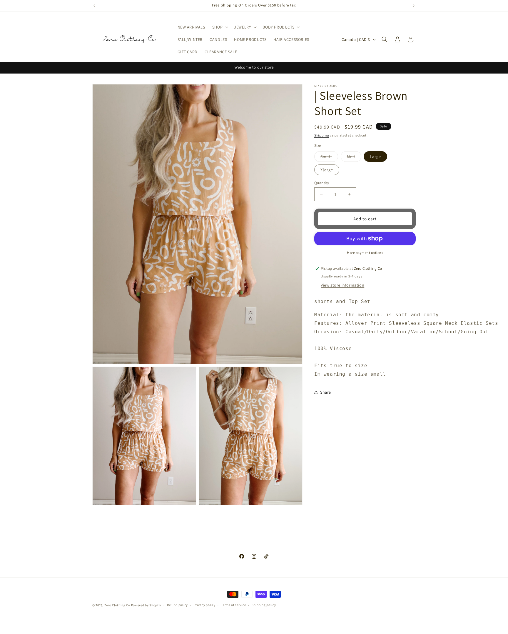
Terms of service (233, 605)
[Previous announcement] (94, 5)
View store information (342, 285)
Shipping (321, 135)
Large (375, 156)
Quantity (321, 182)
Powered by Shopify (146, 605)
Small (329, 157)
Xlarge (326, 169)
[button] (219, 27)
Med (354, 157)
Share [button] (325, 392)
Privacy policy (204, 605)
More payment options (365, 252)
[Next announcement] (413, 5)
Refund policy (177, 605)
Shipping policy (264, 605)
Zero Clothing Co (117, 605)
